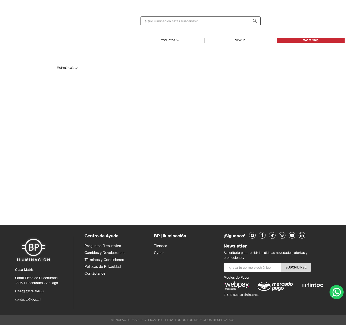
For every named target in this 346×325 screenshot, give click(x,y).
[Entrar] (303, 21)
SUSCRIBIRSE (296, 267)
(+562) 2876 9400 (29, 291)
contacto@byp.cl (27, 299)
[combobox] (201, 21)
